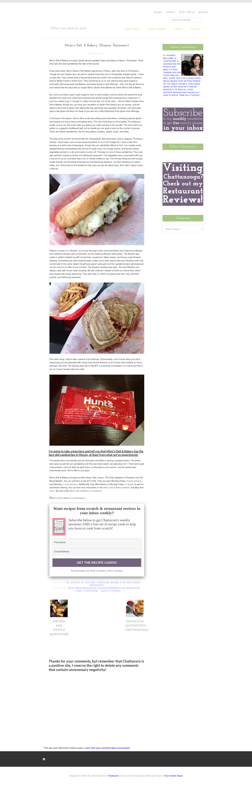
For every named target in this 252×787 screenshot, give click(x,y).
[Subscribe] (198, 155)
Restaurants (97, 585)
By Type (85, 582)
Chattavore (78, 14)
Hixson (136, 582)
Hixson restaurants (86, 588)
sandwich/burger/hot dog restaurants (119, 588)
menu (52, 490)
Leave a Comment (111, 591)
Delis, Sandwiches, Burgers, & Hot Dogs (111, 582)
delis (71, 588)
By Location (73, 582)
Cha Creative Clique (173, 775)
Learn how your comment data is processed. (107, 747)
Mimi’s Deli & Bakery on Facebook (85, 490)
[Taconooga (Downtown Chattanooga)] (135, 616)
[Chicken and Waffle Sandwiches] (59, 616)
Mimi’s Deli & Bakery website (116, 487)
